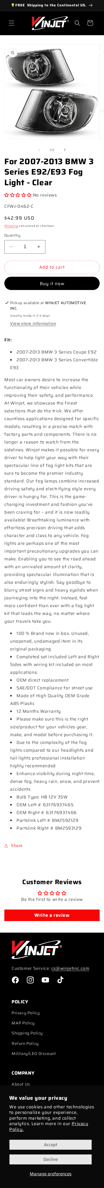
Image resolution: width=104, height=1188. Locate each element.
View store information (33, 323)
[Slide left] (39, 149)
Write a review (51, 915)
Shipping (11, 226)
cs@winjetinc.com (70, 968)
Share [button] (17, 845)
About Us (21, 1084)
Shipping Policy (27, 1033)
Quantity (12, 235)
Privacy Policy (26, 1013)
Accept (50, 1144)
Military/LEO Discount (34, 1053)
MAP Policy (23, 1023)
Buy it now (52, 283)
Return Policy (25, 1043)
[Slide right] (64, 149)
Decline (50, 1159)
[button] (11, 23)
